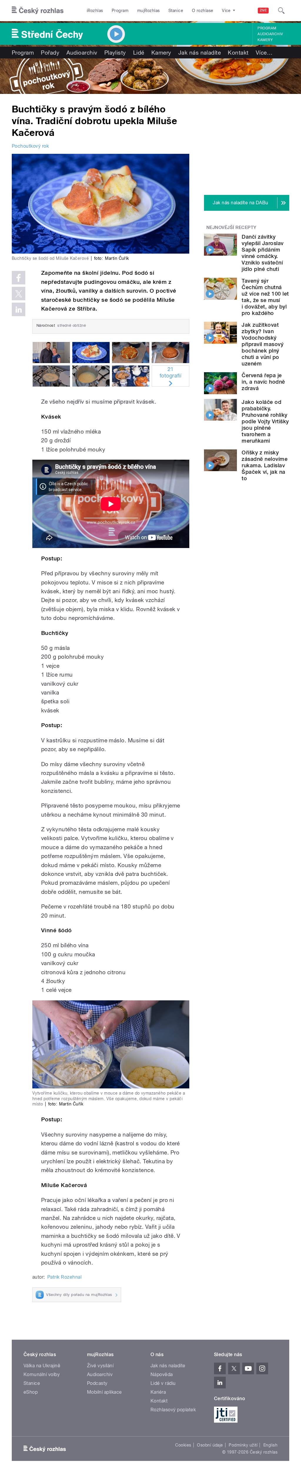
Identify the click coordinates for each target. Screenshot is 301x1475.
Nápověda (161, 1374)
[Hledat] (281, 10)
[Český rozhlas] (37, 10)
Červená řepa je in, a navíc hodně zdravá (263, 381)
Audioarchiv (270, 34)
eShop (31, 1392)
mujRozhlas (148, 10)
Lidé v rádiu (163, 1383)
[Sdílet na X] (18, 293)
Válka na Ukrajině (42, 1365)
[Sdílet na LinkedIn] (18, 309)
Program (120, 10)
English (270, 1445)
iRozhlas (95, 10)
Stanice (175, 10)
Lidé (138, 52)
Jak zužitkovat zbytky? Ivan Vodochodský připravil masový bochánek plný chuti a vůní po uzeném (262, 344)
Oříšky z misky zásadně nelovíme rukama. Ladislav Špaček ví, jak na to (264, 465)
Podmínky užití (243, 1445)
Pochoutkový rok (30, 146)
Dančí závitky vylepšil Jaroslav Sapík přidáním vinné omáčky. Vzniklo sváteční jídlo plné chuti (262, 253)
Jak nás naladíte (199, 52)
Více (264, 52)
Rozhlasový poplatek (173, 1409)
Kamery (265, 40)
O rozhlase (202, 10)
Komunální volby (42, 1374)
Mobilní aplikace (104, 1392)
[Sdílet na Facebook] (18, 277)
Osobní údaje (210, 1445)
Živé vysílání (100, 1365)
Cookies (183, 1445)
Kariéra (158, 1392)
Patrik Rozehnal (64, 1277)
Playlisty (115, 52)
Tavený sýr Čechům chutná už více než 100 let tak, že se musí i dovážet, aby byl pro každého (265, 297)
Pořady (50, 52)
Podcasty (97, 1383)
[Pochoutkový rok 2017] (150, 76)
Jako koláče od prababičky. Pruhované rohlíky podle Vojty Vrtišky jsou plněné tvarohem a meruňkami (265, 421)
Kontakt (238, 52)
